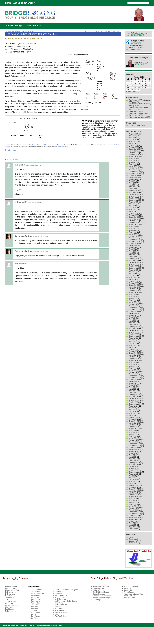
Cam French (35, 599)
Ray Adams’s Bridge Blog (133, 594)
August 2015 (133, 383)
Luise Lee (58, 593)
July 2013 (132, 430)
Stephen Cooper (61, 612)
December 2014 (135, 398)
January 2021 (134, 260)
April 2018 (132, 323)
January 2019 (134, 306)
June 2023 (133, 206)
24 (139, 87)
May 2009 (132, 525)
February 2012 (134, 463)
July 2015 (132, 385)
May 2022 (132, 230)
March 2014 (133, 415)
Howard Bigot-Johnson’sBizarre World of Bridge (102, 597)
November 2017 (135, 332)
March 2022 (133, 234)
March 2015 (133, 393)
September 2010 (135, 495)
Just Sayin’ (128, 590)
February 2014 (134, 417)
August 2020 (133, 270)
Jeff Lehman (9, 598)
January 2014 (134, 419)
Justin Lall (127, 588)
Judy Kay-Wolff (10, 601)
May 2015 (132, 389)
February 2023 (134, 213)
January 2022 (134, 238)
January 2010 (134, 510)
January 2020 (134, 283)
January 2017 (134, 351)
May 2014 (132, 412)
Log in (131, 537)
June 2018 (133, 319)
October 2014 (134, 402)
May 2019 (132, 298)
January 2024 (134, 192)
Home (8, 3)
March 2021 (133, 257)
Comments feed (134, 541)
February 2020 (134, 281)
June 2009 (133, 523)
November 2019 (135, 287)
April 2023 (132, 209)
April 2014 (132, 413)
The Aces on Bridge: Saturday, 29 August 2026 (140, 105)
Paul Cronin (9, 609)
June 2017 (133, 342)
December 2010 (135, 489)
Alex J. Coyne (10, 588)
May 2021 (132, 253)
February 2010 (134, 508)
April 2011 (132, 481)
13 (149, 83)
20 (149, 85)
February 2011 (134, 485)
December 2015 (135, 376)
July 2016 (132, 362)
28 (128, 89)
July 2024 (132, 181)
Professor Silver (61, 605)
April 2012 (132, 459)
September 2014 (135, 404)
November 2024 (135, 173)
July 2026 (132, 136)
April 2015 (132, 391)
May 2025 (132, 162)
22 (132, 87)
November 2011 (135, 468)
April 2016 (132, 368)
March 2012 (133, 461)
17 (139, 85)
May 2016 (132, 366)
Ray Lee (58, 607)
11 (142, 83)
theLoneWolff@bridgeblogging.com (48, 144)
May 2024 (132, 185)
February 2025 (134, 168)
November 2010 (135, 491)
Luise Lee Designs (43, 625)
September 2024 (135, 177)
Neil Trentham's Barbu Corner (66, 601)
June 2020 (133, 274)
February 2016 (134, 372)
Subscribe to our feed (139, 34)
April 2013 (132, 436)
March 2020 (133, 279)
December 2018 (135, 308)
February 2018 (134, 327)
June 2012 (133, 455)
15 (132, 85)
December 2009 (135, 512)
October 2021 (134, 243)
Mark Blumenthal (61, 595)
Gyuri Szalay (35, 612)
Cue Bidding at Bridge (101, 592)
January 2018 (134, 328)
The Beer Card (129, 596)
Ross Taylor (59, 608)
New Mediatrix (57, 625)
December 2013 (135, 421)
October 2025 (134, 153)
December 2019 (135, 285)
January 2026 (134, 147)
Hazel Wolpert (35, 616)
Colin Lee (34, 605)
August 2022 (133, 224)
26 (146, 87)
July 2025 (132, 158)
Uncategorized (10, 150)
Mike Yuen (9, 607)
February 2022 (134, 236)
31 (139, 89)
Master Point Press (136, 46)
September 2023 (135, 200)
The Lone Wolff (31, 144)
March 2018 (133, 325)
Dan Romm (34, 608)
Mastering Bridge (135, 49)
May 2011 (132, 480)
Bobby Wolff (34, 597)
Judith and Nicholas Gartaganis (66, 590)
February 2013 (134, 440)
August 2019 (133, 293)
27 (149, 87)
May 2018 (132, 321)
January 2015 (134, 396)
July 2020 (132, 272)
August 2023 (133, 202)
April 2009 (132, 527)
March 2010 (133, 506)
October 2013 (134, 425)
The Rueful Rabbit (61, 616)
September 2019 (135, 291)
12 (146, 83)
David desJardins (23, 236)
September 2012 (135, 449)
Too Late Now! (129, 598)
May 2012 (132, 457)
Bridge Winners (98, 590)
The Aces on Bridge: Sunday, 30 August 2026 (139, 101)
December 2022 (135, 217)
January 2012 (134, 464)
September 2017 (135, 336)
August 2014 (133, 406)
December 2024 (135, 172)
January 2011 (134, 487)
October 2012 (134, 447)
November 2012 (135, 446)
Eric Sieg (33, 610)
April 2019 (132, 300)
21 (128, 87)
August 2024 (133, 179)
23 (135, 87)
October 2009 (134, 515)
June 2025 (133, 160)
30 (135, 89)
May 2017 (132, 344)
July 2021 (132, 249)
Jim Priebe (34, 618)
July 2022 (132, 226)
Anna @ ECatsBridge (101, 586)
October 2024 (134, 175)
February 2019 (134, 304)
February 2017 (134, 349)
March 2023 (133, 211)
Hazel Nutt (34, 614)
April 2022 (132, 232)
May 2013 (132, 434)
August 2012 (133, 451)
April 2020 (132, 277)
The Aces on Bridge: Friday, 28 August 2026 (139, 108)
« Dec (128, 92)
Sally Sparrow (10, 611)
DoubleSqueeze (99, 594)
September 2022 (135, 223)
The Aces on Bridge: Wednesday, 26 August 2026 (139, 116)
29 (132, 89)
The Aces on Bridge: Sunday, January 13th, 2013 (102, 31)
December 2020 (135, 262)
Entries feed (133, 539)
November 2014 (135, 400)
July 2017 (132, 340)
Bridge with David (99, 588)
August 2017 (133, 338)
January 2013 (134, 442)
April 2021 (132, 255)
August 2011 (133, 474)
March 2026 (133, 143)
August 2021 (133, 247)
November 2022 (135, 219)
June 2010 (133, 500)
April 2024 (132, 187)
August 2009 (133, 519)
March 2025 (133, 166)
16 (135, 85)
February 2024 (134, 190)
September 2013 (135, 427)
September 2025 (135, 155)
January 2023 (134, 215)
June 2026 (133, 138)
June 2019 (133, 296)
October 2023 (134, 198)
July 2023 (132, 204)
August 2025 (133, 156)
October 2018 (134, 311)
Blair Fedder (35, 595)
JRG (7, 600)
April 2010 (132, 504)
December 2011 (135, 466)
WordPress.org (134, 543)
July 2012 (132, 453)
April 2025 (132, 164)
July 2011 (132, 476)
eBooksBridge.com (136, 47)
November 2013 (135, 423)
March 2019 (133, 302)
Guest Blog (9, 596)
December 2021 (135, 240)
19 (146, 85)
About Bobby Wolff (24, 3)
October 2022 (134, 221)
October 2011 (134, 470)
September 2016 (135, 359)
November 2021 (135, 241)
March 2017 (133, 347)
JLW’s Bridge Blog (131, 586)
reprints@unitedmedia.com (61, 146)
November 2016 (135, 355)
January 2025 (134, 170)
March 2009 (133, 529)
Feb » (134, 92)
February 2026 (134, 145)
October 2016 (134, 357)
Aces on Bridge (11, 586)
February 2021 (134, 258)
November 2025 (135, 151)
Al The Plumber (36, 590)
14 (128, 85)
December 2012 (135, 444)
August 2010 (133, 497)
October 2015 (134, 379)
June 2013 (133, 432)
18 (142, 85)
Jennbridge (97, 600)
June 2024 (133, 183)
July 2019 (132, 294)
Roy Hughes (59, 610)
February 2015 (134, 395)
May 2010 (132, 502)
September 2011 (135, 472)
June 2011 (133, 478)
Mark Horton (59, 597)
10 (139, 83)
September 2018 (135, 313)
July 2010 (132, 498)
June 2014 (133, 410)
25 (142, 87)
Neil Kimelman (60, 599)
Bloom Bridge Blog (12, 590)
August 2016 (133, 361)
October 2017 (134, 334)
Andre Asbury (35, 591)
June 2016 (133, 364)
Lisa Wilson (59, 591)
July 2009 (132, 521)
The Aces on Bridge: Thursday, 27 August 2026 (138, 112)
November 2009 (135, 514)
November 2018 (135, 310)
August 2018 (133, 315)
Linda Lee (9, 603)
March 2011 (133, 483)
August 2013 (133, 429)
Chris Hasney (35, 601)
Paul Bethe (59, 603)
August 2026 (133, 134)
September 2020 (135, 268)
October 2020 (134, 266)
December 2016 (135, 353)
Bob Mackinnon (11, 592)
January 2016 (134, 374)
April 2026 (132, 141)
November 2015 (135, 378)
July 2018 (132, 317)
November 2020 (135, 264)
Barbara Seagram (37, 593)
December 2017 (135, 330)
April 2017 (132, 345)
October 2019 (134, 289)
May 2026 (132, 139)
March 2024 (133, 189)
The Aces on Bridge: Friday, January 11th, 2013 (22, 31)
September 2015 (135, 381)
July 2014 (132, 408)
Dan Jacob (34, 607)
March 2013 (133, 438)
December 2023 (135, 194)
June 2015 (133, 387)
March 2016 (133, 370)
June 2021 (133, 251)
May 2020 (132, 275)
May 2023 (132, 207)
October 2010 (134, 493)
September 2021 (135, 245)
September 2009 (135, 517)
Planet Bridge (129, 592)
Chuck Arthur (35, 603)
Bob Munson (10, 594)
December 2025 (135, 149)
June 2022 (133, 228)
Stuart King (59, 614)
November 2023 (135, 196)
